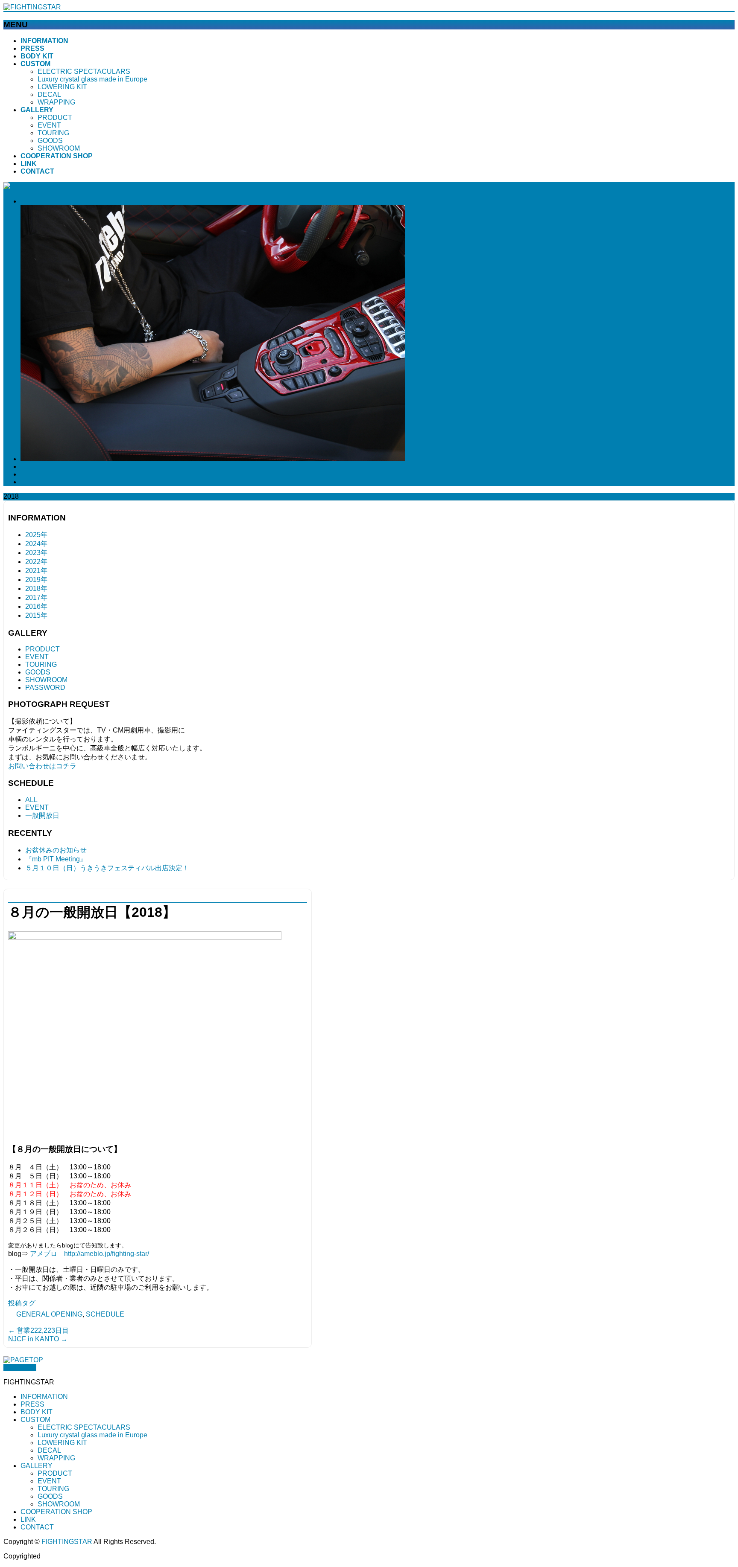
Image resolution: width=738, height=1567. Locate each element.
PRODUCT (55, 117)
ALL (31, 799)
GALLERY (36, 1465)
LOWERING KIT (62, 86)
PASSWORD (45, 687)
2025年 (36, 534)
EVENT (49, 125)
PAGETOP (19, 1367)
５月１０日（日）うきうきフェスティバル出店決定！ (107, 868)
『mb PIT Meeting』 (56, 859)
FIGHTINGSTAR (66, 1541)
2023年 (36, 552)
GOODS (50, 140)
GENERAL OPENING (49, 1314)
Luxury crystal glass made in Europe (92, 79)
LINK (28, 1519)
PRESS (32, 1404)
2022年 (36, 561)
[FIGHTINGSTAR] (32, 7)
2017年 (36, 597)
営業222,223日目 (38, 1330)
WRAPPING (56, 102)
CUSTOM (35, 1419)
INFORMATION (44, 1396)
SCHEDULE (105, 1314)
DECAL (49, 94)
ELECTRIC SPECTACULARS (84, 71)
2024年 (36, 543)
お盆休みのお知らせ (56, 850)
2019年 (36, 579)
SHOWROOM (59, 148)
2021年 (36, 570)
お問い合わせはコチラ (42, 766)
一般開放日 (42, 815)
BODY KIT (36, 1412)
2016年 (36, 606)
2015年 (36, 615)
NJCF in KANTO (37, 1339)
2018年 (36, 588)
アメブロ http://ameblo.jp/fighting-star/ (89, 1253)
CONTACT (37, 1527)
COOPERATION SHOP (56, 1511)
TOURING (53, 133)
